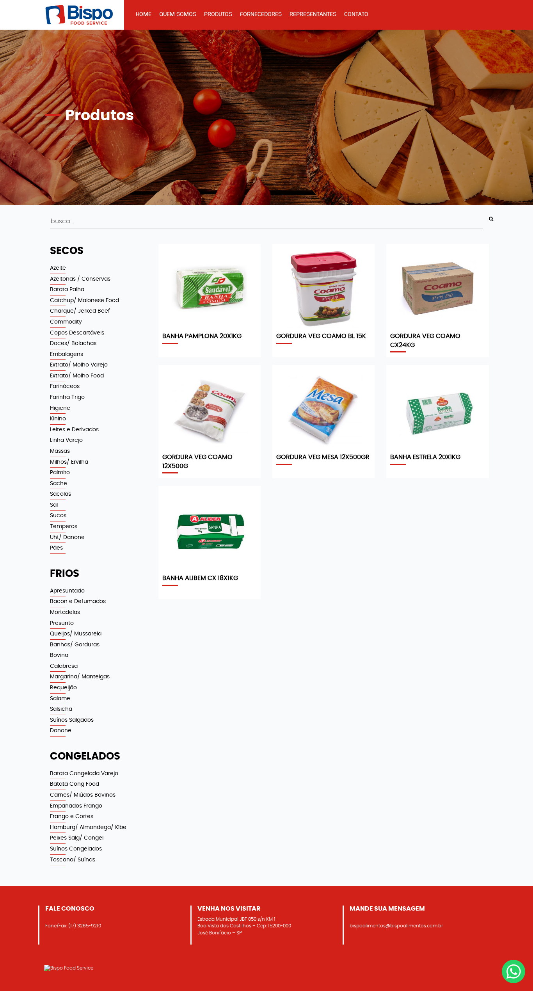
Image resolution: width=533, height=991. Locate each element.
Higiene (60, 408)
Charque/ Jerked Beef (80, 311)
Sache (58, 483)
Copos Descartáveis (77, 333)
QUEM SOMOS (177, 14)
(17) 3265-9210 (84, 925)
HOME (143, 14)
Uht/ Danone (67, 537)
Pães (56, 548)
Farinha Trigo (67, 397)
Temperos (63, 526)
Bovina (59, 655)
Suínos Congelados (76, 849)
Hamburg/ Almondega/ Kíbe (88, 827)
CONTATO (356, 14)
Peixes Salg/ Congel (76, 838)
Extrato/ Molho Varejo (79, 365)
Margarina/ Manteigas (80, 677)
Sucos (58, 515)
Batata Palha (67, 289)
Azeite (58, 268)
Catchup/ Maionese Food (84, 300)
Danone (60, 730)
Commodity (66, 322)
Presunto (62, 623)
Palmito (60, 472)
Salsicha (61, 709)
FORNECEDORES (261, 14)
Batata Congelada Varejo (84, 773)
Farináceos (65, 386)
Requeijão (63, 687)
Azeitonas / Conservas (80, 279)
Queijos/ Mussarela (75, 634)
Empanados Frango (76, 806)
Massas (60, 451)
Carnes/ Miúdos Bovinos (82, 795)
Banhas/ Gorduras (74, 645)
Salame (60, 698)
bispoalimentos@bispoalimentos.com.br (396, 925)
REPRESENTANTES (313, 14)
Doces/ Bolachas (73, 343)
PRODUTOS (218, 14)
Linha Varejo (66, 440)
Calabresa (64, 666)
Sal (54, 505)
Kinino (58, 419)
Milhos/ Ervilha (69, 462)
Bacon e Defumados (78, 601)
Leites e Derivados (74, 429)
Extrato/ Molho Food (77, 376)
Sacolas (60, 494)
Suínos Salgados (72, 720)
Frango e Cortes (71, 816)
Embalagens (66, 354)
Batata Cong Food (74, 784)
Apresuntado (67, 591)
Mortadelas (65, 612)
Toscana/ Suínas (72, 860)
